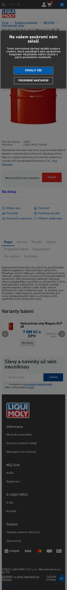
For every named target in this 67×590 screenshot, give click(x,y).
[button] (33, 70)
